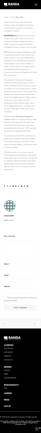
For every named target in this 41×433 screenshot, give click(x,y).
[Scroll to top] (37, 429)
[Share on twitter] (7, 186)
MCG (6, 52)
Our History (8, 352)
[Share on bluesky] (21, 186)
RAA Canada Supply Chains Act (12, 422)
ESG (5, 388)
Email (7, 275)
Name (7, 264)
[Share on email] (27, 186)
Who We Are (8, 348)
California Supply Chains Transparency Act (26, 423)
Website (7, 286)
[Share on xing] (24, 186)
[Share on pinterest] (13, 186)
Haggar (7, 370)
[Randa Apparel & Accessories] (11, 4)
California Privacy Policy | (18, 421)
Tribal (6, 374)
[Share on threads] (10, 186)
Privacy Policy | (5, 421)
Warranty (7, 356)
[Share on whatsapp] (18, 186)
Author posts (8, 220)
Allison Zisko (19, 17)
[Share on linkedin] (16, 186)
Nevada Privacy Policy (32, 421)
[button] (36, 4)
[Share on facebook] (4, 186)
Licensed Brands (10, 378)
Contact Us (8, 360)
